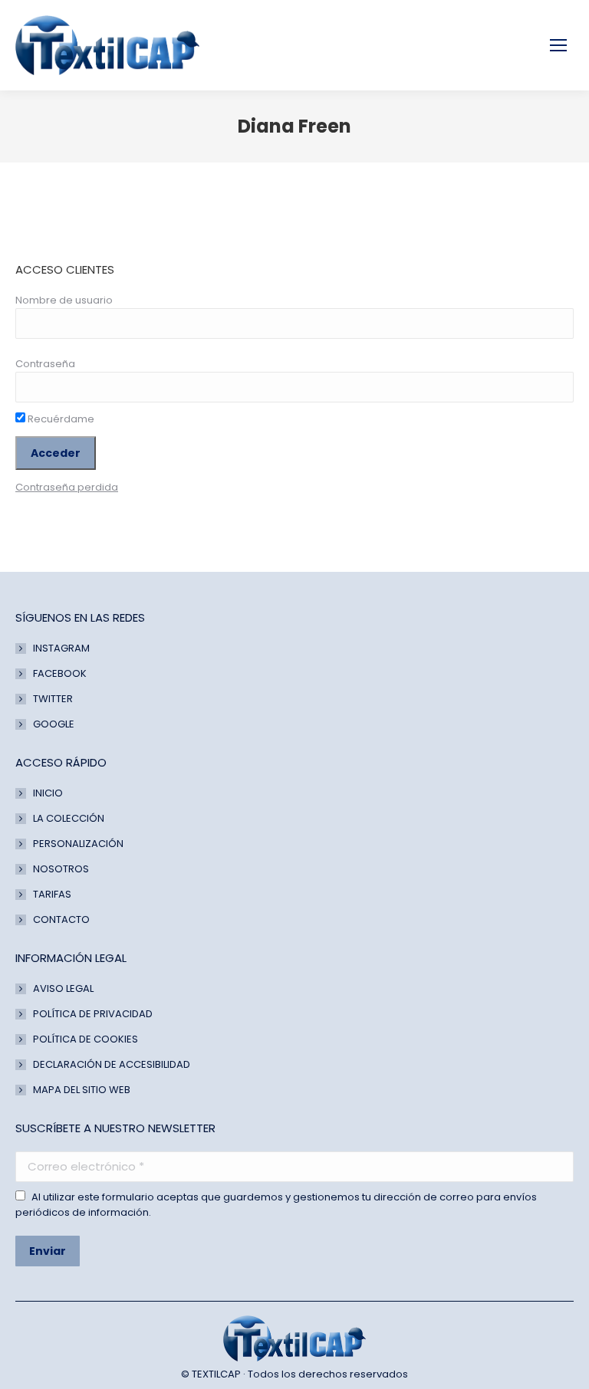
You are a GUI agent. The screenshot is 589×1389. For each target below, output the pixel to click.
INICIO (48, 793)
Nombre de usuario (64, 300)
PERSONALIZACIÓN (78, 843)
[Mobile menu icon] (558, 45)
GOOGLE (53, 724)
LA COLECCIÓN (68, 818)
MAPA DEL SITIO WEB (81, 1089)
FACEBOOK (60, 673)
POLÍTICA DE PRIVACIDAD (93, 1013)
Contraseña (45, 363)
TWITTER (53, 698)
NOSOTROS (61, 869)
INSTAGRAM (61, 648)
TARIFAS (52, 894)
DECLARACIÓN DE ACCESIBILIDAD (111, 1064)
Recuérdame (59, 419)
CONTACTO (61, 919)
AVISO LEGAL (63, 988)
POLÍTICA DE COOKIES (85, 1039)
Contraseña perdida (66, 487)
